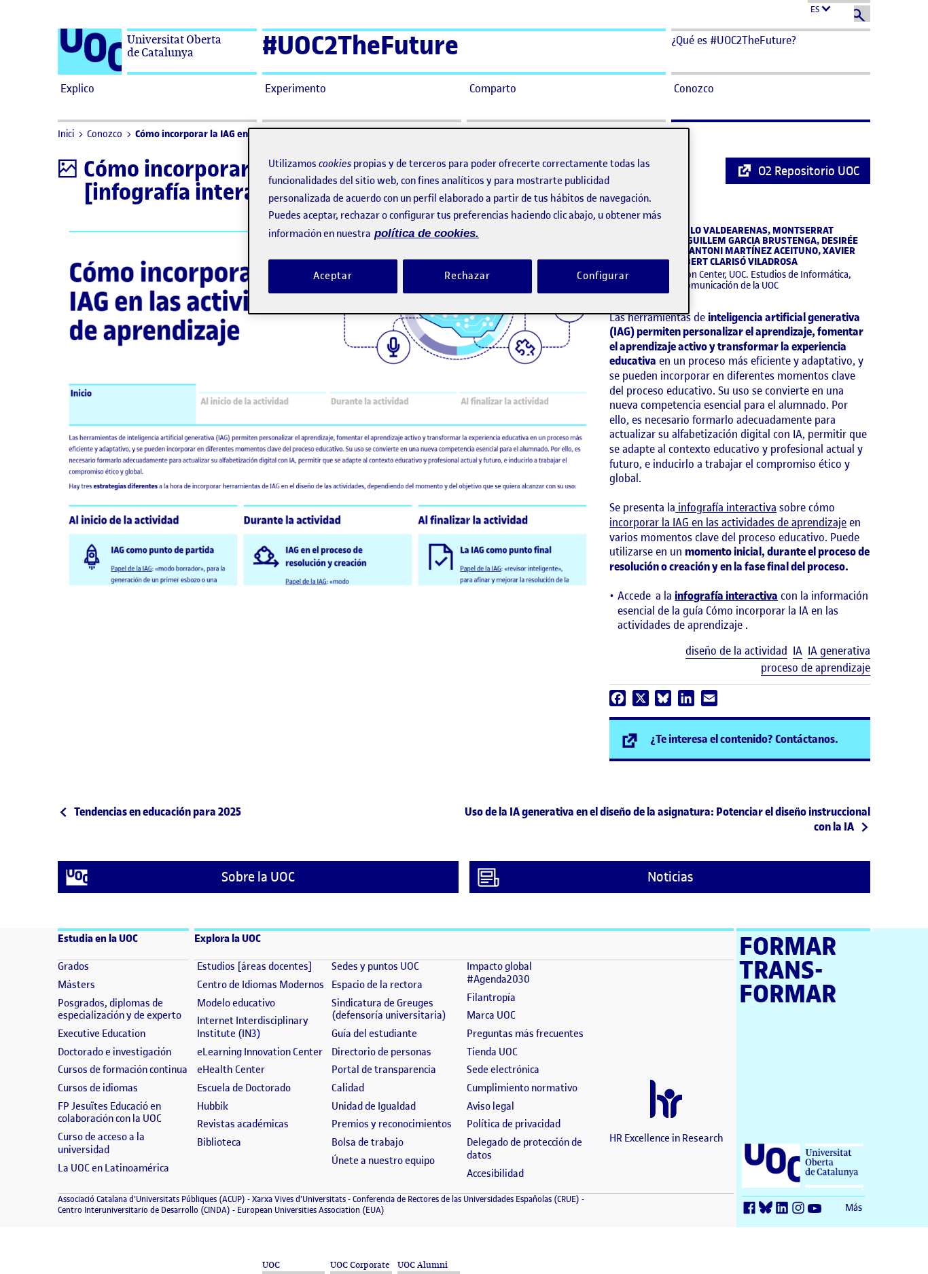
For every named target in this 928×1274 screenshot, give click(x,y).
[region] (469, 221)
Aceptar (332, 276)
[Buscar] (862, 13)
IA (797, 651)
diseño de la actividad (736, 651)
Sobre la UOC (258, 877)
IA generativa (839, 651)
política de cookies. (426, 233)
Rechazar (467, 276)
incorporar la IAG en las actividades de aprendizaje (727, 522)
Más (853, 1207)
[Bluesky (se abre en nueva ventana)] (767, 1208)
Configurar (603, 276)
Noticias (670, 877)
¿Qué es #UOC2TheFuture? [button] (733, 40)
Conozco (104, 134)
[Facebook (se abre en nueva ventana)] (751, 1208)
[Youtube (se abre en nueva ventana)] (816, 1208)
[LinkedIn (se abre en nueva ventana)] (784, 1208)
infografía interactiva (726, 507)
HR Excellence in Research (666, 1138)
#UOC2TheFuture (360, 45)
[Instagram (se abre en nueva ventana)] (800, 1208)
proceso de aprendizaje (815, 668)
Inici (66, 134)
